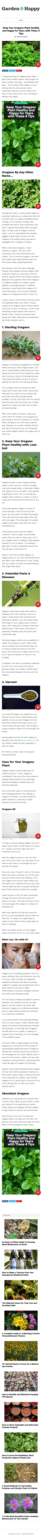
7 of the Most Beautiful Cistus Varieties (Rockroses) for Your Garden (20, 1517)
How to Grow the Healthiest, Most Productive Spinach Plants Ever (18, 1456)
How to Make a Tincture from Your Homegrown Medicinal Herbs (18, 1273)
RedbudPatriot (6, 478)
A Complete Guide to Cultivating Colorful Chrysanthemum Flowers (20, 1334)
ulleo (3, 710)
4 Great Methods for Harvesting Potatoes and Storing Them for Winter (19, 1487)
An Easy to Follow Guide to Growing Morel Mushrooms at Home (18, 1243)
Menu (21, 20)
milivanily (5, 839)
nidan (4, 607)
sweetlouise (6, 969)
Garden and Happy (21, 9)
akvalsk (4, 209)
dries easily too (28, 740)
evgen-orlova (6, 361)
